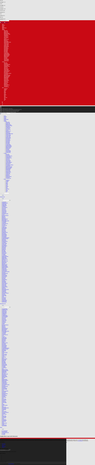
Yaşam (3, 28)
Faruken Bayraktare (7, 64)
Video (5, 99)
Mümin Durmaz (6, 80)
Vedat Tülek (4, 299)
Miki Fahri (3, 263)
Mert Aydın (6, 30)
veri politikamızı (80, 440)
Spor (4, 95)
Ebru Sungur (6, 49)
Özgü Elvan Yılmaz (9, 125)
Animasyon (6, 88)
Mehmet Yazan (4, 258)
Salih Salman (4, 281)
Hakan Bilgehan (6, 76)
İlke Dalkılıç (8, 142)
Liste (4, 91)
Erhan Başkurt (4, 234)
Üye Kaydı (3, 444)
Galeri (5, 117)
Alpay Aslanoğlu (4, 207)
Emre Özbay (6, 47)
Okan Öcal (3, 272)
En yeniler (3, 433)
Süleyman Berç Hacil (5, 289)
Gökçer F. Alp (8, 134)
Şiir (4, 100)
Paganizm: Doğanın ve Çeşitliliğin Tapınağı (9, 112)
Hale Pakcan (4, 247)
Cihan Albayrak (4, 225)
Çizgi (3, 24)
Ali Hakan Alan (6, 86)
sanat (5, 93)
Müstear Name (6, 56)
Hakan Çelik (6, 32)
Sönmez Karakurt (6, 84)
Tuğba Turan (4, 294)
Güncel (5, 118)
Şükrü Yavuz (4, 288)
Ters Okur (5, 97)
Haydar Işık (4, 248)
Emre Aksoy (6, 72)
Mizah (7, 183)
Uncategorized (4, 420)
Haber (3, 357)
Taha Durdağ (4, 290)
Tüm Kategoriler (4, 308)
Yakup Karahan (8, 151)
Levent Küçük (6, 52)
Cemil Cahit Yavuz (7, 70)
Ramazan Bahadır (5, 266)
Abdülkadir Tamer (7, 66)
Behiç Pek (5, 62)
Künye (3, 445)
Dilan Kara (3, 229)
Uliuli (3, 296)
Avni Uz (5, 38)
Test (4, 98)
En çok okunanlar (5, 430)
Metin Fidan (8, 126)
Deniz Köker (4, 228)
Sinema (5, 94)
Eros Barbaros (6, 48)
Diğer (3, 87)
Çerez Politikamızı (11, 463)
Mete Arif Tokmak (9, 167)
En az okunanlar (4, 431)
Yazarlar (3, 29)
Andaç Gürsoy (6, 69)
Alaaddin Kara (6, 35)
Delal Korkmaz (6, 46)
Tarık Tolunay (4, 292)
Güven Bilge (6, 74)
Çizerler (3, 61)
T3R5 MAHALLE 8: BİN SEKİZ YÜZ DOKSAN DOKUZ (12, 109)
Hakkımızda (4, 446)
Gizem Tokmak (6, 43)
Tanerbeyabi (6, 81)
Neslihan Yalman (6, 53)
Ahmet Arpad (6, 41)
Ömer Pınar (6, 57)
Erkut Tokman (6, 37)
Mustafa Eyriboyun (5, 267)
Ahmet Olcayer (4, 311)
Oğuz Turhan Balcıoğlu (5, 271)
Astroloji (5, 89)
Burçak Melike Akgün (7, 42)
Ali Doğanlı (4, 206)
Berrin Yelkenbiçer (7, 54)
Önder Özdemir (4, 275)
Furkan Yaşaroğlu (4, 241)
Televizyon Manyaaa (5, 412)
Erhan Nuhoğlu (6, 71)
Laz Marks (3, 254)
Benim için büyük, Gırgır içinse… (7, 108)
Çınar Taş (3, 226)
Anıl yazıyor (6, 36)
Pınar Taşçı (3, 277)
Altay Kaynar (4, 319)
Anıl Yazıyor (4, 212)
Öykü (7, 184)
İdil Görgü (3, 250)
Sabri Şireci (4, 278)
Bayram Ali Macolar (5, 215)
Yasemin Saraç (6, 60)
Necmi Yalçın (6, 78)
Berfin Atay (4, 327)
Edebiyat (3, 25)
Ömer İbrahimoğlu (5, 273)
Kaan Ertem (6, 63)
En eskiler (3, 434)
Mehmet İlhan (6, 77)
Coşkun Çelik (6, 44)
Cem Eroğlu (4, 222)
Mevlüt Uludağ (6, 39)
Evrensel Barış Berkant (7, 73)
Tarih (5, 96)
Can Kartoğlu (4, 221)
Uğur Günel (6, 85)
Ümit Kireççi (4, 297)
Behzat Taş (5, 40)
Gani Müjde (4, 242)
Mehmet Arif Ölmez (7, 75)
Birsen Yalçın (4, 219)
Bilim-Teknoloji (4, 329)
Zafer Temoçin (6, 68)
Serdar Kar (5, 83)
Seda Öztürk (4, 282)
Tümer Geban (6, 82)
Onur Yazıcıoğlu (4, 389)
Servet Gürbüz (6, 65)
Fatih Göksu (6, 50)
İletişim (3, 447)
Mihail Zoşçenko (6, 33)
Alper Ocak (8, 159)
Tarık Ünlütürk (8, 150)
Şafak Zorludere (4, 279)
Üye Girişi (3, 443)
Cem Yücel (3, 224)
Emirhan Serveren (5, 232)
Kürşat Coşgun (6, 45)
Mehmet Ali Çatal (5, 259)
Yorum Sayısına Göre (5, 432)
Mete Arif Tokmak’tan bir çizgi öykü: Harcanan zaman (10, 110)
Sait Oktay (5, 58)
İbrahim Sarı (8, 175)
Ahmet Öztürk (4, 204)
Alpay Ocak (8, 158)
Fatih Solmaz (4, 240)
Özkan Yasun (4, 391)
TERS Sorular (4, 27)
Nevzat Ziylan (6, 79)
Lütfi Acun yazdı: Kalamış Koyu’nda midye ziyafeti (10, 111)
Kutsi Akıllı (6, 51)
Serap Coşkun (4, 284)
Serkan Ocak (6, 31)
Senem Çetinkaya (4, 283)
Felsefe (5, 90)
